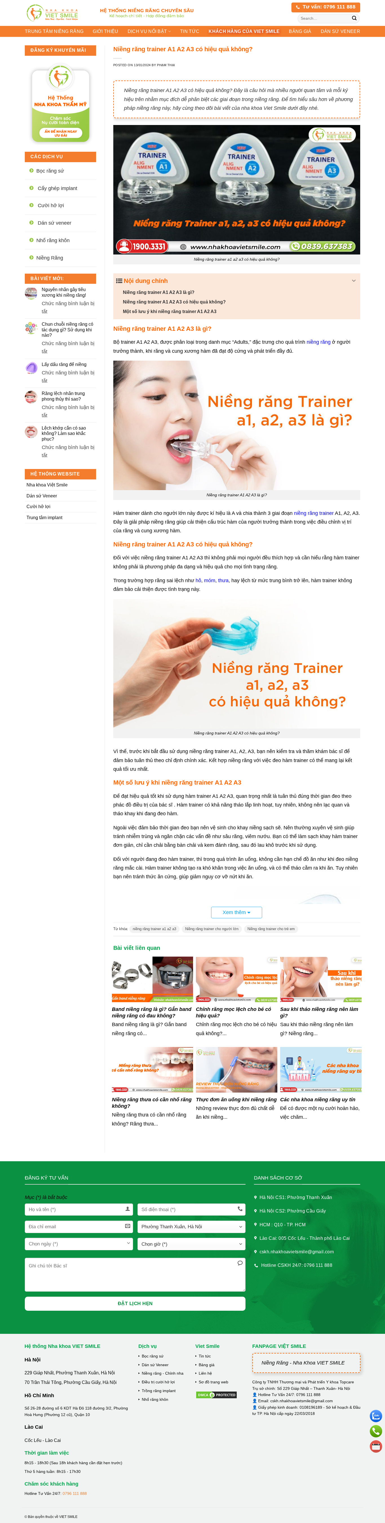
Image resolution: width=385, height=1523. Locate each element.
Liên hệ (205, 1373)
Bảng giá (206, 1365)
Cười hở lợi (38, 506)
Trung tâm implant (44, 517)
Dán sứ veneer (340, 31)
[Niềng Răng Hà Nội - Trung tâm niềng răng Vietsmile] (57, 13)
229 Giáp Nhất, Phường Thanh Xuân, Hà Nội (70, 1372)
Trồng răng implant (159, 1390)
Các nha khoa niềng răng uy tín (317, 1099)
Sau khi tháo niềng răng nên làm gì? (319, 1012)
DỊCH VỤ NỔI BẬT (147, 31)
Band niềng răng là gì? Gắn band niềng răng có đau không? (151, 1012)
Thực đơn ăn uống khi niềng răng (236, 1099)
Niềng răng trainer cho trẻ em (271, 929)
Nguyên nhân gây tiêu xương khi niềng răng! (64, 292)
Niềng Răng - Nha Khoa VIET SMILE (303, 1363)
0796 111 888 (75, 1493)
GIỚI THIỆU (105, 31)
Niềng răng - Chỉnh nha (162, 1373)
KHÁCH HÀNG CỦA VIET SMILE (244, 31)
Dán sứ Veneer (41, 495)
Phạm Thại (166, 65)
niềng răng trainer (314, 513)
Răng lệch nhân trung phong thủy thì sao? (63, 396)
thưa (223, 580)
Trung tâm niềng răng (54, 31)
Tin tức (189, 31)
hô (198, 580)
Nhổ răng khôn (155, 1399)
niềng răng (319, 342)
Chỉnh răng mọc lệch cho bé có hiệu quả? (233, 1012)
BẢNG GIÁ (300, 31)
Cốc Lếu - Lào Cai (43, 1440)
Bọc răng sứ (152, 1356)
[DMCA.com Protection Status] (216, 1394)
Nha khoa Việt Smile (47, 485)
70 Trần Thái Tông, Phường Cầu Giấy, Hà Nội (71, 1382)
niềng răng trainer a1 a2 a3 (154, 929)
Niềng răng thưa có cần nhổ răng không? (152, 1103)
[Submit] (354, 19)
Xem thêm (234, 912)
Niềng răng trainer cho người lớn (211, 929)
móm (209, 580)
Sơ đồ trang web (213, 1382)
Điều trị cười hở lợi (158, 1382)
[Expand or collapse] (353, 280)
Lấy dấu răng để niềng (64, 364)
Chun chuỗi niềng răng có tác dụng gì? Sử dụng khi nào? (67, 329)
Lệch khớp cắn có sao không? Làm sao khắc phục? (64, 433)
